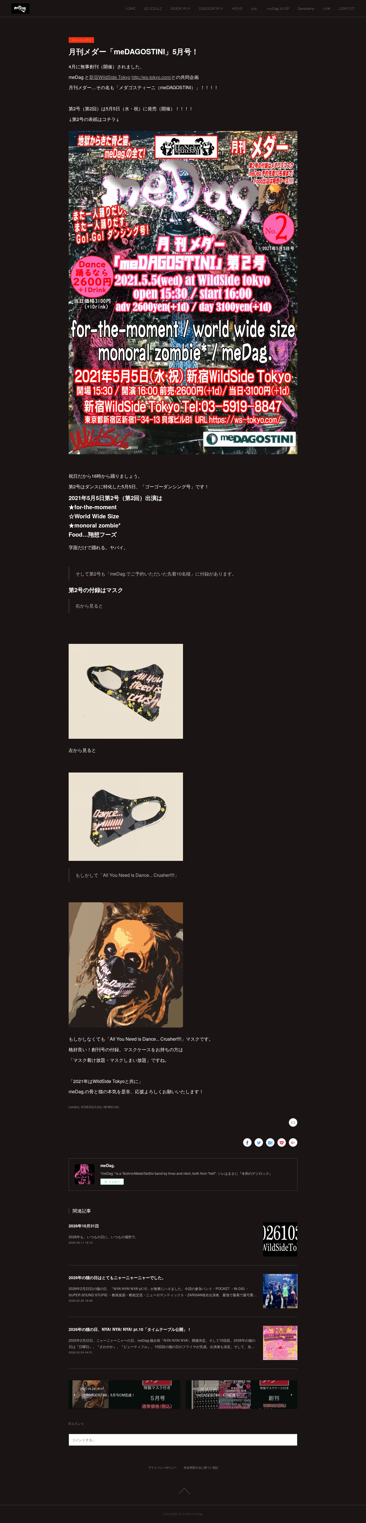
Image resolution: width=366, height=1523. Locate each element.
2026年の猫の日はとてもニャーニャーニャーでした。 (117, 1277)
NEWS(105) (111, 1107)
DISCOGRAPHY (211, 9)
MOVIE (237, 9)
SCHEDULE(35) (91, 1107)
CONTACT (347, 9)
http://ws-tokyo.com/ (151, 77)
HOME (130, 9)
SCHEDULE (153, 9)
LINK (326, 9)
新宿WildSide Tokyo (109, 77)
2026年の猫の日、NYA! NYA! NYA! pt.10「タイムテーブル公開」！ (130, 1329)
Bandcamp (306, 9)
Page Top (183, 1491)
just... (254, 9)
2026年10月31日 (84, 1226)
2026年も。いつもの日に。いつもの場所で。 (103, 1236)
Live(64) (74, 1107)
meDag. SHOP (278, 9)
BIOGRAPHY (180, 9)
